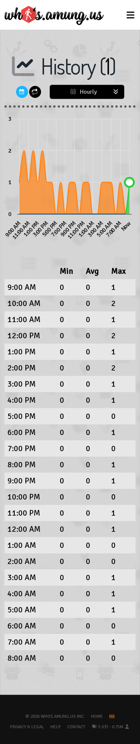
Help (55, 727)
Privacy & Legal (27, 727)
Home (97, 716)
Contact (76, 727)
